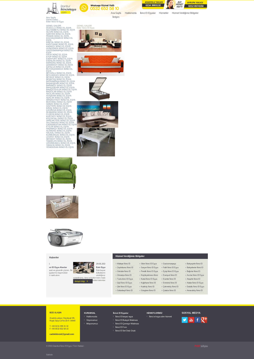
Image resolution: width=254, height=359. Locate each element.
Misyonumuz (92, 323)
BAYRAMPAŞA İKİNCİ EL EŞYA (60, 81)
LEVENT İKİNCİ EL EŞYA (57, 137)
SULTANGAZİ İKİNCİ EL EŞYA (60, 122)
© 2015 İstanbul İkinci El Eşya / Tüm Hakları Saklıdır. (65, 350)
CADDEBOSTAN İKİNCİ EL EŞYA (61, 124)
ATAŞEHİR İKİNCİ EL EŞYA (58, 96)
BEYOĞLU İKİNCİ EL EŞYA (58, 73)
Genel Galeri (52, 19)
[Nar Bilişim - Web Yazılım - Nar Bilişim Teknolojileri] (201, 346)
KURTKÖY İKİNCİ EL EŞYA (58, 116)
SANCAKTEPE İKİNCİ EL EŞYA (60, 120)
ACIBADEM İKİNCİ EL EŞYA (59, 112)
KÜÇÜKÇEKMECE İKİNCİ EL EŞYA (59, 39)
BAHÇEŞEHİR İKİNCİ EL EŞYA (60, 87)
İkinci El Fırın (121, 327)
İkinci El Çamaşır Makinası (127, 323)
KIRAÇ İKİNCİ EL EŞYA (57, 108)
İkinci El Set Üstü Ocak (125, 330)
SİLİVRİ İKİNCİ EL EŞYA (57, 32)
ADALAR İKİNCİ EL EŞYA (58, 98)
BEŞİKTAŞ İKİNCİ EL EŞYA (58, 79)
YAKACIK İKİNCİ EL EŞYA (58, 145)
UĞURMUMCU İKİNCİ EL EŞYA (60, 143)
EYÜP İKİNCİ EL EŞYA (56, 56)
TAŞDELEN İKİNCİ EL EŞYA (59, 141)
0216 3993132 (153, 5)
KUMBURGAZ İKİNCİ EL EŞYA (60, 135)
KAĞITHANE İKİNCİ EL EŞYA (59, 44)
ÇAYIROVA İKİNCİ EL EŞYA (58, 110)
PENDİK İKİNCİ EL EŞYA (57, 36)
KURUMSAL (90, 313)
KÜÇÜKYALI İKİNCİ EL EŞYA (59, 118)
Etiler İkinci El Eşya (55, 21)
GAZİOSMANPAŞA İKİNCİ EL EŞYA (59, 51)
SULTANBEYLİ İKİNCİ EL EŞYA (60, 30)
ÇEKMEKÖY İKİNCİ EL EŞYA (59, 65)
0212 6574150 (195, 6)
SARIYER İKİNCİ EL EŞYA (58, 34)
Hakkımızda (131, 13)
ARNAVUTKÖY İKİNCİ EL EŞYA (60, 100)
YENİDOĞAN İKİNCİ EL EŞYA (60, 147)
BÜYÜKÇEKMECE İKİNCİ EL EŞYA (59, 70)
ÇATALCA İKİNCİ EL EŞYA (58, 67)
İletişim (115, 17)
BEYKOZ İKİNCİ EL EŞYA (58, 77)
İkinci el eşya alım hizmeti (160, 316)
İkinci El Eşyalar (148, 13)
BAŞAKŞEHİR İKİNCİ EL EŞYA (60, 83)
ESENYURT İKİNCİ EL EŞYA (59, 58)
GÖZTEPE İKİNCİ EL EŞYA (58, 106)
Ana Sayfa (51, 17)
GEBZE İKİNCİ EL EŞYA (57, 104)
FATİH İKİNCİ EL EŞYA (56, 54)
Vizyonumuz (91, 320)
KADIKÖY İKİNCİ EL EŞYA (58, 46)
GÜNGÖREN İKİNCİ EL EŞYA (59, 48)
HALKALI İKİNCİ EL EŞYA (58, 133)
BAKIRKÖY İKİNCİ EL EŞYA (59, 85)
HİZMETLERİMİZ (154, 313)
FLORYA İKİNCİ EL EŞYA (57, 114)
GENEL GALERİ (53, 26)
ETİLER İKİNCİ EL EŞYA (57, 126)
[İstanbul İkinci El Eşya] (98, 13)
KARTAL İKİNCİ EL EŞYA (57, 42)
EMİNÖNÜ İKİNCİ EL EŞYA (58, 63)
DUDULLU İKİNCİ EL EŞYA (58, 28)
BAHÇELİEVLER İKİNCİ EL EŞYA (61, 89)
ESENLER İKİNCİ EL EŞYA (58, 61)
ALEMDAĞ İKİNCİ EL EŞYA (58, 131)
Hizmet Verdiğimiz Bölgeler (185, 13)
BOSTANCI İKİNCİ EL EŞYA (59, 102)
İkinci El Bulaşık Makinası (126, 320)
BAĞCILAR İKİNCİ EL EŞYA (59, 91)
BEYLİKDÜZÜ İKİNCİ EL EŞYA (60, 75)
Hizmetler (163, 13)
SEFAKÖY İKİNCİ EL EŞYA (58, 139)
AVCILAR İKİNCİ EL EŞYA (58, 93)
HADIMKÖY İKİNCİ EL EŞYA (59, 128)
